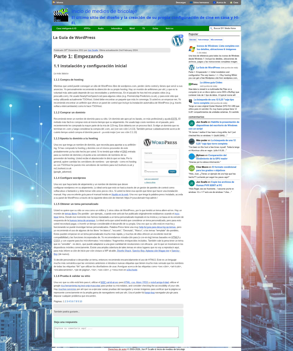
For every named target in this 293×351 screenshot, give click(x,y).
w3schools (132, 270)
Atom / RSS (142, 282)
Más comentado (216, 40)
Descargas (181, 2)
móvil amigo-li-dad (159, 282)
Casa (235, 2)
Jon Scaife (93, 50)
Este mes (193, 40)
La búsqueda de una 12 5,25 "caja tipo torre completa (216, 142)
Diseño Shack (124, 251)
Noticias (169, 28)
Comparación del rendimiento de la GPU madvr (212, 156)
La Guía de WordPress (208, 67)
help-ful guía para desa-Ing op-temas (157, 227)
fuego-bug (150, 292)
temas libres (71, 213)
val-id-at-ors (109, 282)
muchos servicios (67, 289)
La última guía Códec (211, 82)
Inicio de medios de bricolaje (104, 11)
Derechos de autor (117, 349)
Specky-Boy (138, 251)
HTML (127, 282)
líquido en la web (120, 194)
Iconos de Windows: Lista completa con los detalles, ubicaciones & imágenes (218, 47)
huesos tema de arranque (82, 220)
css (133, 282)
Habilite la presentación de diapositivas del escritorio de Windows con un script (214, 125)
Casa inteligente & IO (66, 28)
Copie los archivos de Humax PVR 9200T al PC (215, 183)
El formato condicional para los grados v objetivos (216, 168)
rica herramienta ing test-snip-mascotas (80, 285)
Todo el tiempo (203, 40)
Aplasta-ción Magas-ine (157, 251)
